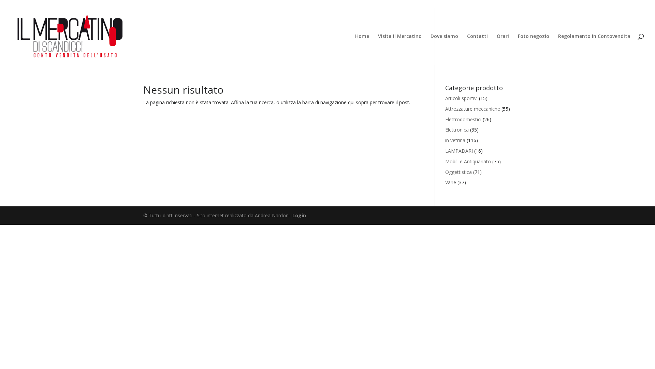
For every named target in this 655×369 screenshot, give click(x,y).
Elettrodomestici (463, 119)
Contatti (477, 36)
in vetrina (455, 140)
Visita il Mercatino (400, 36)
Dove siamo (444, 36)
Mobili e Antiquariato (468, 161)
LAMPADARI (459, 151)
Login (299, 215)
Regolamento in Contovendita (594, 36)
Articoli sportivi (461, 98)
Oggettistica (458, 172)
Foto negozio (533, 36)
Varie (450, 182)
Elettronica (457, 129)
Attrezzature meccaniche (472, 109)
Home (362, 36)
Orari (503, 36)
